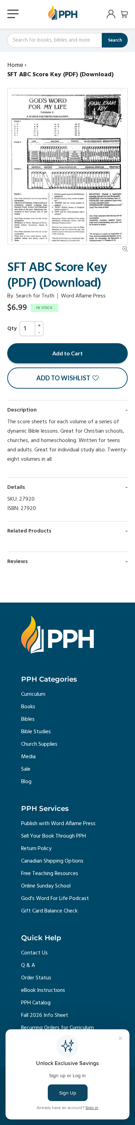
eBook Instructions (43, 990)
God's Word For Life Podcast (55, 898)
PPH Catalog (36, 1002)
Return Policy (36, 848)
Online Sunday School (46, 886)
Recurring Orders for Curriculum (57, 1027)
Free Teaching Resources (49, 873)
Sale (25, 769)
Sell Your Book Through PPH (53, 836)
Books (28, 706)
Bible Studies (36, 731)
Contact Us (34, 953)
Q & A (28, 965)
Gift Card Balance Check (49, 911)
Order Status (36, 978)
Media (28, 756)
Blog (26, 781)
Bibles (28, 719)
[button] (67, 378)
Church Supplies (39, 744)
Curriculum (33, 694)
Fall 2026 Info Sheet (44, 1015)
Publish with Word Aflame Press (58, 823)
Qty (12, 328)
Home (15, 65)
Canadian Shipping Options (52, 861)
